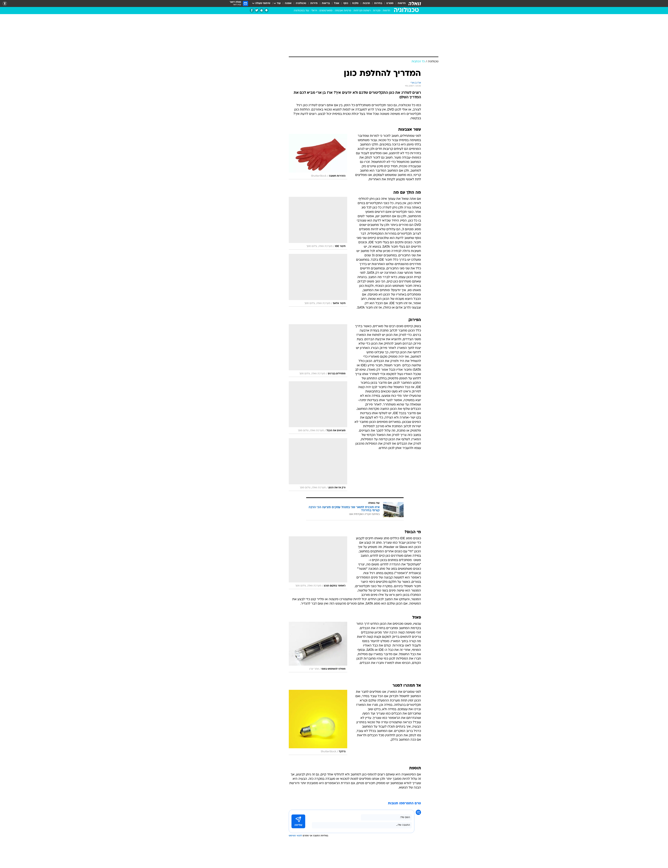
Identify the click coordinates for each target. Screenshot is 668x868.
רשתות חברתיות (362, 11)
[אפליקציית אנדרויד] (266, 10)
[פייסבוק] (252, 10)
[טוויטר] (257, 10)
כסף (345, 3)
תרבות (366, 3)
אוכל (336, 3)
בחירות (378, 3)
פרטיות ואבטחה (343, 11)
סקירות (376, 11)
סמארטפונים (325, 11)
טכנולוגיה (301, 3)
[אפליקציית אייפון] (261, 10)
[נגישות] (5, 3)
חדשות (402, 3)
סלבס (355, 3)
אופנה (288, 3)
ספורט (389, 3)
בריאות (326, 3)
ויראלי (314, 11)
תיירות (314, 3)
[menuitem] (399, 3)
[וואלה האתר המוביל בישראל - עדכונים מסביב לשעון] (414, 3)
